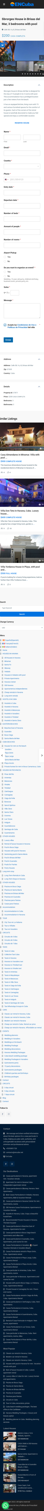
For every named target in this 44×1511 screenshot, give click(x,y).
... (35, 468)
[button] (5, 1505)
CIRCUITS (6, 933)
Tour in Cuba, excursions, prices (18, 1403)
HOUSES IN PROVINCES (12, 770)
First (5, 142)
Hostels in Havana (11, 707)
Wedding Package (11, 1046)
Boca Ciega (8, 735)
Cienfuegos (8, 791)
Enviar (8, 340)
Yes (9, 257)
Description (9, 85)
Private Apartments (11, 678)
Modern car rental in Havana (15, 1021)
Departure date (11, 200)
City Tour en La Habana (13, 922)
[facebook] (2, 1114)
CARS (5, 1010)
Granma (7, 816)
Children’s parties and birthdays (16, 1073)
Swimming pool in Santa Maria (15, 854)
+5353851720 (11, 1148)
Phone (7, 174)
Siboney (7, 668)
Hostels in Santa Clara (12, 720)
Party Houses (9, 868)
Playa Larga (9, 756)
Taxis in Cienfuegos (11, 989)
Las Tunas (8, 819)
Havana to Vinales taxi (12, 968)
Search (22, 614)
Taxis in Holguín (10, 999)
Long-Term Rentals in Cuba (14, 875)
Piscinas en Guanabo (12, 897)
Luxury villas (9, 840)
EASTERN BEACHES (10, 724)
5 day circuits (9, 1091)
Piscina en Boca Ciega (12, 887)
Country (8, 161)
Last (25, 142)
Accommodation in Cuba (13, 911)
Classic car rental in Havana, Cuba (17, 1014)
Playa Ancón (9, 763)
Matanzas (8, 781)
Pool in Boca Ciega (11, 847)
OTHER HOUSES (9, 836)
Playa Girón (8, 753)
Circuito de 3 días (10, 937)
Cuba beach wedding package (15, 1056)
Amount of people (12, 226)
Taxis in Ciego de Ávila (12, 986)
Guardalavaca (9, 826)
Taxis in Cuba (9, 951)
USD (3, 628)
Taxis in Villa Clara (11, 982)
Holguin (7, 822)
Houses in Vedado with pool (14, 675)
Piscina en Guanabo (13, 1393)
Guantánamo (9, 833)
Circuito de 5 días (10, 940)
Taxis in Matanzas (11, 979)
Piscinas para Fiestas (12, 900)
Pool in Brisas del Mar (12, 858)
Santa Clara (8, 812)
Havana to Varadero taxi (13, 961)
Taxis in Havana (10, 958)
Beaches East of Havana (13, 728)
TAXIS (5, 947)
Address (7, 359)
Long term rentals (11, 696)
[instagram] (8, 1114)
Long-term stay (8, 871)
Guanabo (7, 732)
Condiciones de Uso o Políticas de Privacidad (22, 326)
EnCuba (9, 1156)
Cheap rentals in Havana (13, 692)
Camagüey (8, 795)
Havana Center (10, 682)
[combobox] (22, 166)
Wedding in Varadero (12, 1039)
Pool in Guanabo (10, 861)
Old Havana (8, 685)
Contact (6, 1080)
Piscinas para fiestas (14, 1396)
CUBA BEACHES (9, 742)
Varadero (7, 749)
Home (5, 650)
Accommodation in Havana (14, 915)
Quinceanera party (11, 1063)
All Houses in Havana (12, 658)
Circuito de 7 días (10, 944)
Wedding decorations (12, 1049)
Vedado (7, 672)
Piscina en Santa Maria (14, 1386)
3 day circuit (9, 1088)
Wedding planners (11, 1035)
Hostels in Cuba (10, 703)
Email (7, 147)
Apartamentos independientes (15, 689)
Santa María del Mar (12, 738)
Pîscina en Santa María (13, 890)
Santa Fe (7, 665)
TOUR (5, 918)
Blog (4, 1098)
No (8, 261)
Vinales (7, 784)
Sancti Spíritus (9, 805)
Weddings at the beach (13, 1042)
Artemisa (7, 778)
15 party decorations (12, 1066)
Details (7, 386)
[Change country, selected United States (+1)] (6, 179)
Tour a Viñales (9, 926)
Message (8, 300)
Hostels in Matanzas (12, 710)
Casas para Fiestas (11, 904)
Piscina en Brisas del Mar (15, 1389)
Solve (7, 287)
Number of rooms (12, 239)
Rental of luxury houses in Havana (17, 844)
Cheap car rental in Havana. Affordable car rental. (23, 1028)
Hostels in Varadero (11, 714)
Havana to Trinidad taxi (13, 965)
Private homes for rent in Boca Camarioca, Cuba (22, 767)
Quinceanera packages (13, 1070)
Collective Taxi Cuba (11, 954)
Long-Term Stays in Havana (14, 879)
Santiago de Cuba (11, 829)
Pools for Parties (10, 865)
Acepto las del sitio (22, 326)
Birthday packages (11, 1077)
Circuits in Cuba (12, 1400)
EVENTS (6, 1031)
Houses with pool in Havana (15, 851)
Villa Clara (8, 809)
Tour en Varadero (10, 929)
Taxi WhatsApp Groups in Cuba (16, 1006)
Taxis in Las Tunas (11, 996)
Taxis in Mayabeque (11, 975)
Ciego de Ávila (9, 798)
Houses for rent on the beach (15, 746)
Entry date (9, 187)
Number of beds (11, 213)
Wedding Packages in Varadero (16, 1059)
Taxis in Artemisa (10, 972)
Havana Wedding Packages (14, 1052)
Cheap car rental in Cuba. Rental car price (20, 1024)
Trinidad (7, 788)
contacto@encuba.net (14, 1152)
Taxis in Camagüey (11, 992)
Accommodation (9, 907)
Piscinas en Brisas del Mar (14, 893)
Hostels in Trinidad (11, 717)
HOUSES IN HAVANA (10, 654)
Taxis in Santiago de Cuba (14, 1003)
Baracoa (7, 802)
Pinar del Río (9, 774)
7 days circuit (9, 1094)
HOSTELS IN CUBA (10, 699)
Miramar (7, 661)
